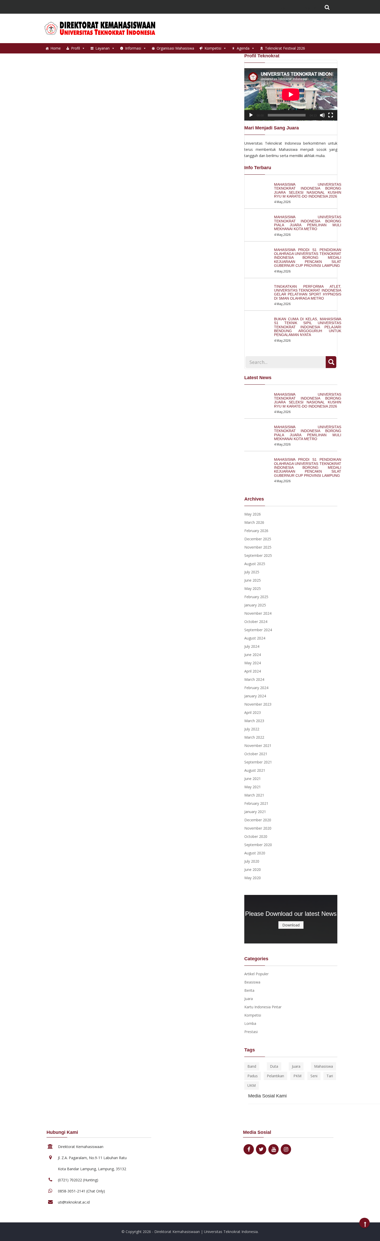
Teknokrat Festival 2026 (285, 48)
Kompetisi (212, 48)
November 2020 (257, 828)
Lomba (250, 1023)
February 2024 (256, 687)
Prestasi (251, 1031)
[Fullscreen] (330, 115)
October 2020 (255, 836)
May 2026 (252, 514)
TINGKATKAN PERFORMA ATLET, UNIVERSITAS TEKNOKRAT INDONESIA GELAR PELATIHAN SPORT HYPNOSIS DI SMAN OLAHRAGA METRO (307, 292)
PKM (297, 1075)
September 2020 (258, 844)
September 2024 (258, 629)
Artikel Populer (256, 973)
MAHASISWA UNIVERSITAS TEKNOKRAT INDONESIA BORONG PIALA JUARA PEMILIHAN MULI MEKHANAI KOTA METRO (307, 223)
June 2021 (252, 778)
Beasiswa (252, 982)
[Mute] (322, 115)
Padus (252, 1075)
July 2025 (251, 571)
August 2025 (254, 563)
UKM (251, 1085)
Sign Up (310, 7)
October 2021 (255, 753)
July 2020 (251, 861)
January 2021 (255, 811)
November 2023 (257, 704)
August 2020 (254, 852)
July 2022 (251, 729)
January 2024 (255, 695)
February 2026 (256, 530)
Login (282, 7)
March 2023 (254, 720)
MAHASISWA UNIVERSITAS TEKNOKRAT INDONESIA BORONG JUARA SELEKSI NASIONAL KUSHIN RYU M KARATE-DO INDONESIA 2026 (307, 190)
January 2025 (255, 605)
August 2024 (254, 638)
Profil (75, 48)
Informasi (133, 48)
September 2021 (258, 762)
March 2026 (254, 522)
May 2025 (252, 588)
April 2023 (252, 712)
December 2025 (257, 538)
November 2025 (257, 547)
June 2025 (252, 580)
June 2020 (252, 869)
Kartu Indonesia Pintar (263, 1006)
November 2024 (257, 613)
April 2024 (252, 671)
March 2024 (254, 679)
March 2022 (254, 737)
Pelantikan (275, 1075)
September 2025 (258, 555)
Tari (329, 1075)
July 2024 (251, 646)
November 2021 (257, 745)
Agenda (243, 48)
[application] (290, 94)
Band (251, 1066)
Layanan (102, 48)
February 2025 (256, 596)
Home (55, 48)
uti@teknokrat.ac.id (74, 1202)
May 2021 (252, 786)
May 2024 (252, 662)
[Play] (251, 115)
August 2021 (254, 770)
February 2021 (256, 803)
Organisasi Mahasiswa (175, 48)
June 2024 (252, 654)
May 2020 (252, 877)
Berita (249, 990)
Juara (248, 998)
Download (291, 925)
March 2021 (254, 795)
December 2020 (257, 819)
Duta (274, 1066)
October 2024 (255, 621)
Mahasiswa (323, 1066)
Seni (313, 1075)
